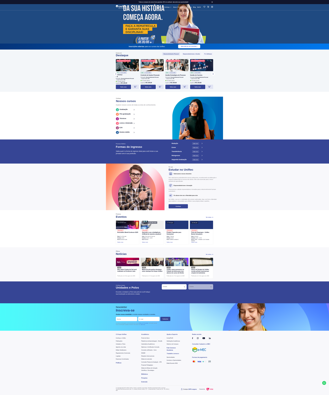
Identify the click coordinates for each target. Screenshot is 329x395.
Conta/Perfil (170, 338)
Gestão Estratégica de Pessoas (175, 75)
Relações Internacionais (147, 356)
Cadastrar (165, 319)
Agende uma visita (121, 347)
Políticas (118, 363)
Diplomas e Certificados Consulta (150, 347)
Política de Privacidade (143, 323)
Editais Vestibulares (121, 350)
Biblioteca (144, 374)
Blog (194, 7)
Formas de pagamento (199, 357)
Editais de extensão (146, 359)
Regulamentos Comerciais (123, 353)
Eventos (189, 7)
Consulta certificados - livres (149, 350)
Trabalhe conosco (173, 353)
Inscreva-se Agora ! (189, 46)
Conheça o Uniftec (121, 338)
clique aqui (143, 324)
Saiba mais (123, 87)
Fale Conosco (171, 348)
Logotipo (118, 356)
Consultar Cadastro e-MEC (201, 344)
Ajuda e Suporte (172, 334)
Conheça (178, 206)
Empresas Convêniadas (122, 359)
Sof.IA (199, 7)
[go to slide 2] (164, 42)
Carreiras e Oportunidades (174, 360)
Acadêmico (145, 334)
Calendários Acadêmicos (148, 344)
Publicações (119, 341)
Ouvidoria (170, 350)
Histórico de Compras (172, 344)
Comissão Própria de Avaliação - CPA (151, 362)
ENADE (143, 353)
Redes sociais (196, 334)
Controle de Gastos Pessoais (150, 75)
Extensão (144, 382)
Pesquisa (144, 378)
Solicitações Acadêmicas (173, 341)
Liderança (119, 74)
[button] (172, 286)
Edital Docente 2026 (172, 363)
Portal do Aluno (145, 338)
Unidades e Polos (120, 344)
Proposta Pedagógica (147, 365)
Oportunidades (171, 357)
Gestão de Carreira (196, 75)
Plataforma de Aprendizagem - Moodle (151, 341)
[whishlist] (136, 61)
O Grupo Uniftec (121, 334)
